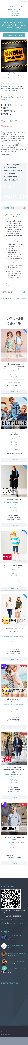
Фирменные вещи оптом (17, 953)
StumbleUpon (19, 83)
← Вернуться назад (14, 35)
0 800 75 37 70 (15, 6)
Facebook (8, 83)
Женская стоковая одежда (11, 502)
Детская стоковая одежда (11, 369)
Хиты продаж (16, 705)
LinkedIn (13, 83)
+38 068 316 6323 (15, 11)
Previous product (8, 298)
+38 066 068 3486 (15, 13)
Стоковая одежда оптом (16, 961)
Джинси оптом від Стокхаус (14, 937)
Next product (20, 298)
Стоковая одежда (14, 75)
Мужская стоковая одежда (11, 436)
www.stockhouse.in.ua (17, 923)
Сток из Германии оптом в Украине (17, 969)
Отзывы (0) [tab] (7, 292)
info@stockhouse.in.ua (15, 919)
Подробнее (14, 392)
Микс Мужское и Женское (11, 774)
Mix (7, 77)
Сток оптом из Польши (16, 945)
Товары (12, 86)
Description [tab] (8, 208)
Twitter (3, 83)
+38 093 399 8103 (15, 15)
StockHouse (5, 86)
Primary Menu (25, 2)
